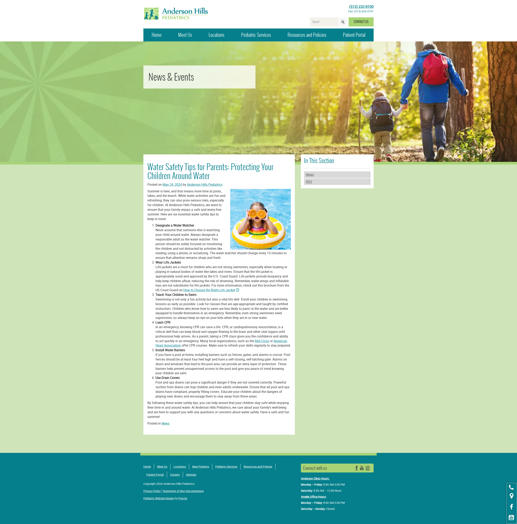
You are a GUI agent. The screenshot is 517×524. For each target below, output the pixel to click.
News (310, 174)
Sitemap (191, 475)
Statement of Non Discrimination (183, 491)
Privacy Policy (152, 491)
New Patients (200, 466)
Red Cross (262, 341)
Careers (175, 475)
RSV (309, 181)
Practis (182, 498)
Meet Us (185, 34)
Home (157, 34)
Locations (216, 34)
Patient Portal (354, 34)
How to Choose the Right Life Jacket (209, 290)
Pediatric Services (256, 34)
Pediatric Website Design (158, 498)
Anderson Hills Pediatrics (205, 184)
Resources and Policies (307, 34)
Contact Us (361, 21)
